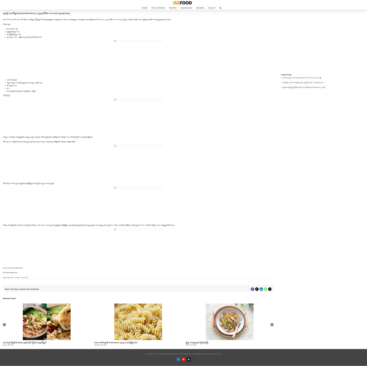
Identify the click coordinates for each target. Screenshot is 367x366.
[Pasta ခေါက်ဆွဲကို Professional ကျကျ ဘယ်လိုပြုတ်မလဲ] (138, 304)
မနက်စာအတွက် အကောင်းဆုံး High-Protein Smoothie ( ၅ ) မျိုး (302, 78)
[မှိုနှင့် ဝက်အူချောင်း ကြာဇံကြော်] (230, 304)
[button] (220, 8)
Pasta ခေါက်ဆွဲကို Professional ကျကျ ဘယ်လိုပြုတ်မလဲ (116, 342)
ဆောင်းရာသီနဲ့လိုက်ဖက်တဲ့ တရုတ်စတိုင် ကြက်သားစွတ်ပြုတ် (24, 342)
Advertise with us (216, 354)
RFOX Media (184, 354)
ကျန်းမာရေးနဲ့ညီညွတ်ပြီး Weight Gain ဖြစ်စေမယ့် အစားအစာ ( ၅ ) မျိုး (303, 87)
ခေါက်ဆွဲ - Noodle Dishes (22, 277)
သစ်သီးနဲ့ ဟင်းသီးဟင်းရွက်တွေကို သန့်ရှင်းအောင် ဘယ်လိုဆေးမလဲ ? (303, 82)
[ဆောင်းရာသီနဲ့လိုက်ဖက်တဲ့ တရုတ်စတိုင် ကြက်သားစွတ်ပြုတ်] (47, 304)
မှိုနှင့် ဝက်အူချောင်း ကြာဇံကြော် (197, 342)
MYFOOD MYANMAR (171, 354)
